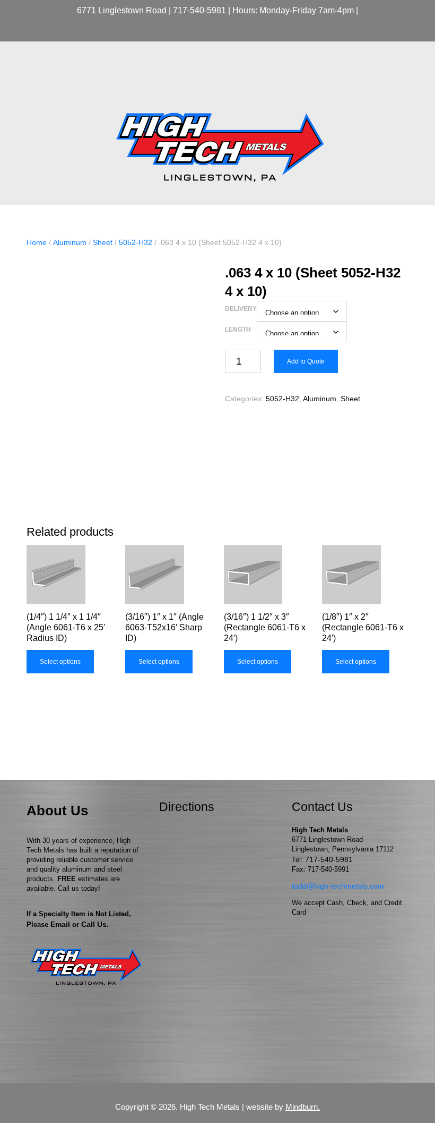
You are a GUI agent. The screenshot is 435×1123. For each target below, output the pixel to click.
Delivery (241, 309)
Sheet (102, 242)
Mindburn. (302, 1106)
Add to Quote (306, 361)
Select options (60, 661)
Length (238, 329)
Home (37, 242)
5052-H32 (135, 242)
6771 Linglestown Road (122, 10)
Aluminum (69, 242)
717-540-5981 (199, 10)
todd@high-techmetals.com (338, 886)
